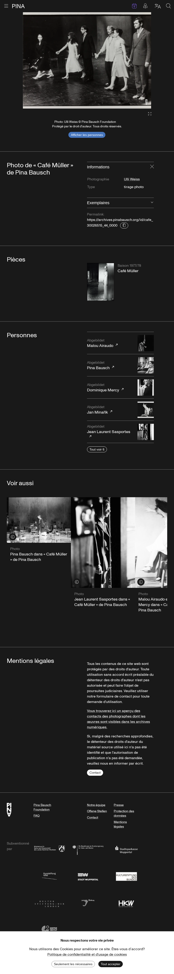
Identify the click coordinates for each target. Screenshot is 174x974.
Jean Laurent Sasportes (108, 429)
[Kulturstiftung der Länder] (49, 902)
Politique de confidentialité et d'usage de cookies (87, 954)
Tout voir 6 (96, 449)
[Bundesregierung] (88, 849)
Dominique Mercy (103, 387)
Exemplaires (98, 203)
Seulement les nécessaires (73, 964)
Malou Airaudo (100, 343)
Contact (95, 772)
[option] (87, 60)
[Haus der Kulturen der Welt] (126, 902)
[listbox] (87, 60)
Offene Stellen (97, 811)
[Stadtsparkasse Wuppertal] (126, 849)
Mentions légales (120, 824)
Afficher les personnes (87, 135)
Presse (119, 805)
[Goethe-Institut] (49, 929)
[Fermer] (152, 167)
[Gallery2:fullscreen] (147, 113)
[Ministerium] (49, 849)
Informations (98, 167)
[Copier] (124, 225)
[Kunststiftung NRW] (49, 876)
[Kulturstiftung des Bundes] (126, 876)
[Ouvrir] (152, 203)
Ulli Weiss (132, 179)
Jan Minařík (97, 410)
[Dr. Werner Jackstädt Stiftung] (88, 902)
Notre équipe (96, 805)
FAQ (36, 816)
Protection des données (124, 813)
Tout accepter (110, 964)
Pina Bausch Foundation (42, 807)
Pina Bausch (98, 365)
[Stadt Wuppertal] (88, 876)
